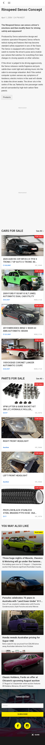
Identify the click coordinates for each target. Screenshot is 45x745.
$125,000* (7, 334)
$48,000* (6, 369)
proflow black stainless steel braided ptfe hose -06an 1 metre (20, 513)
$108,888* (7, 265)
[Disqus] (22, 158)
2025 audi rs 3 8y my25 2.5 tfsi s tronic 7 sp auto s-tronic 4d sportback (20, 262)
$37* (5, 516)
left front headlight (15, 475)
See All (39, 231)
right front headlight (16, 441)
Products (7, 97)
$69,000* (6, 300)
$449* (5, 413)
